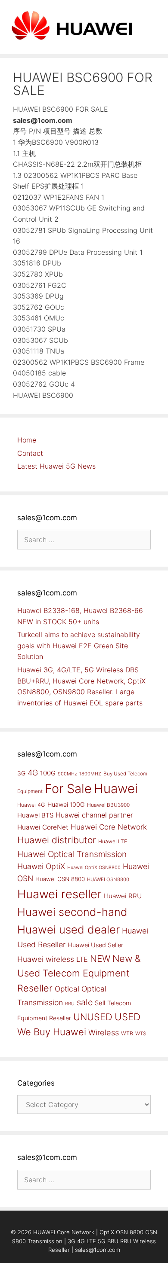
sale (85, 1002)
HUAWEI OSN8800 (108, 879)
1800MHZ (90, 774)
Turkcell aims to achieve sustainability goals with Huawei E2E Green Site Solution (78, 645)
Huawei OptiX (41, 866)
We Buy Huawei (51, 1031)
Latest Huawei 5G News (56, 466)
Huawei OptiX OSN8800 (94, 867)
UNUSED (92, 1016)
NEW (100, 958)
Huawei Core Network (109, 826)
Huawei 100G (66, 804)
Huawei (116, 788)
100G (48, 773)
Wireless (103, 1032)
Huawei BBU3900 (108, 805)
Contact (30, 453)
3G (21, 773)
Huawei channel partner (94, 815)
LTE (82, 959)
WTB (127, 1033)
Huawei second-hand (72, 911)
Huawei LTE (112, 841)
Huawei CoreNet (42, 827)
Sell (100, 1003)
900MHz (67, 774)
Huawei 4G (31, 805)
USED (127, 1016)
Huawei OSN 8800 (60, 879)
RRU (70, 1004)
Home (26, 440)
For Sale (68, 788)
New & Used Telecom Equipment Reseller (78, 973)
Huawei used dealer (68, 929)
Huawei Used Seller (95, 945)
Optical (67, 988)
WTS (140, 1034)
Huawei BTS (35, 815)
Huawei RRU (123, 896)
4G (33, 772)
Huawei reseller (59, 894)
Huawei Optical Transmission (72, 854)
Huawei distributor (56, 840)
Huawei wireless (45, 959)
